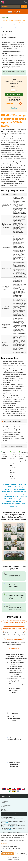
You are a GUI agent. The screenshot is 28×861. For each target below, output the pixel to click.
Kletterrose (3, 806)
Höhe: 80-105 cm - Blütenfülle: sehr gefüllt (15, 498)
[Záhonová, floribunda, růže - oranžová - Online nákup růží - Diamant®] (15, 789)
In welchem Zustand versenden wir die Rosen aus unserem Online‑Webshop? (14, 622)
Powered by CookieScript (14, 859)
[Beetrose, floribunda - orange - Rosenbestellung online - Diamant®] (10, 789)
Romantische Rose (5, 799)
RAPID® (9, 829)
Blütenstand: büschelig (9, 484)
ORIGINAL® (3, 820)
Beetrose (5, 19)
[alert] (14, 847)
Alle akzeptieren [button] (7, 853)
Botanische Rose (4, 810)
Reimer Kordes (14, 506)
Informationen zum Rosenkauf (14, 639)
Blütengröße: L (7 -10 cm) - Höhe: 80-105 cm (14, 495)
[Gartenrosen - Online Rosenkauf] (24, 6)
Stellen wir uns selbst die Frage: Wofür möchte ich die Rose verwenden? (14, 629)
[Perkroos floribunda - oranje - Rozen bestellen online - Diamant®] (18, 791)
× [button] (26, 834)
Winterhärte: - (8, 489)
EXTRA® (7, 822)
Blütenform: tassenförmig (15, 487)
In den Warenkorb (15, 94)
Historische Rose (4, 801)
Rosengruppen (5, 17)
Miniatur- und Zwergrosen (6, 807)
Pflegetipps (14, 648)
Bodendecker (4, 809)
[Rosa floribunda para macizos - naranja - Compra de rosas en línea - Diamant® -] (13, 791)
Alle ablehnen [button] (21, 853)
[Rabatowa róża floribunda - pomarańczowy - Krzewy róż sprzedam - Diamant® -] (23, 789)
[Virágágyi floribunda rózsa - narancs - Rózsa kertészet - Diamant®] (3, 789)
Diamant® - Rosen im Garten (13, 501)
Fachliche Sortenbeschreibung (12, 421)
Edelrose (3, 802)
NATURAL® (11, 826)
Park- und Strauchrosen (6, 805)
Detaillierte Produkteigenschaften (13, 446)
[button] (14, 857)
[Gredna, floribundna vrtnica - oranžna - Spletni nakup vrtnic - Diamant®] (13, 789)
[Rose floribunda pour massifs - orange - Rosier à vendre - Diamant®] (25, 789)
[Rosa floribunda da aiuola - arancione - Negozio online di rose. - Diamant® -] (10, 791)
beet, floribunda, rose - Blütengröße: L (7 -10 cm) (14, 493)
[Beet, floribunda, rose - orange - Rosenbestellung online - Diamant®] (18, 789)
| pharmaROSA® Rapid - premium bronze (13, 502)
